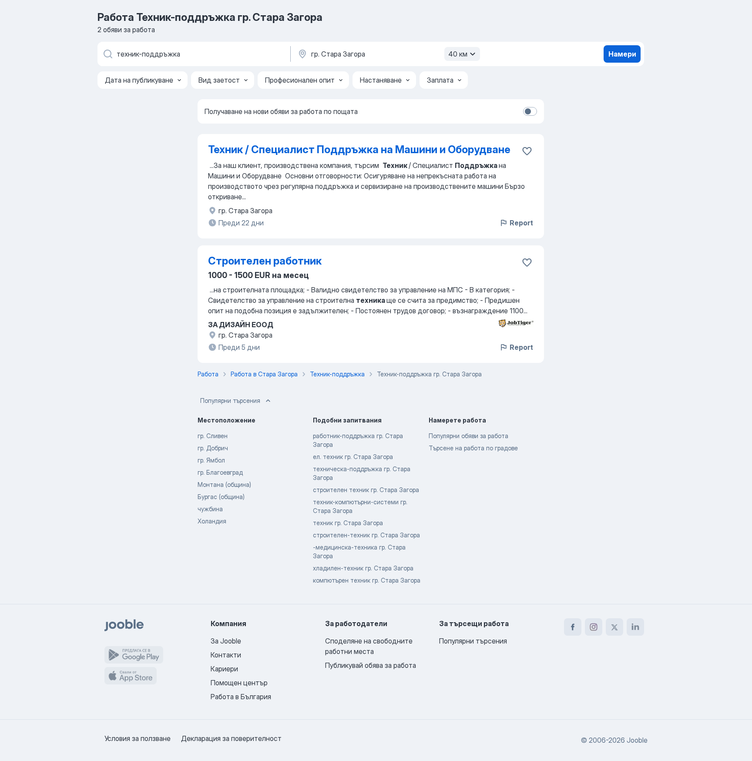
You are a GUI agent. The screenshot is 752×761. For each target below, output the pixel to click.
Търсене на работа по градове (473, 448)
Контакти (226, 654)
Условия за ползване (137, 738)
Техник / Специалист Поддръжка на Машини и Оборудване (359, 149)
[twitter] (614, 627)
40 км (457, 54)
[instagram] (593, 627)
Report (521, 222)
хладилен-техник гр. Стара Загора (363, 568)
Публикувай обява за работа (370, 665)
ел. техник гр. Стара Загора (353, 456)
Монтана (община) (224, 484)
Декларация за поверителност (231, 738)
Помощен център (239, 682)
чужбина (210, 509)
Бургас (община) (221, 496)
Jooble (637, 740)
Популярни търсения (230, 400)
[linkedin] (635, 627)
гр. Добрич (213, 448)
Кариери (224, 668)
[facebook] (572, 627)
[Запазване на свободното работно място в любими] (527, 151)
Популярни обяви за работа (468, 435)
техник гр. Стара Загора (348, 522)
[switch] (530, 111)
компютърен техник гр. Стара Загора (366, 580)
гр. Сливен (213, 435)
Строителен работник (265, 261)
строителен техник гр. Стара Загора (366, 489)
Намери (622, 54)
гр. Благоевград (220, 472)
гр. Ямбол (211, 460)
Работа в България (241, 696)
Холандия (212, 521)
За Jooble (226, 641)
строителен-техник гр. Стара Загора (366, 535)
